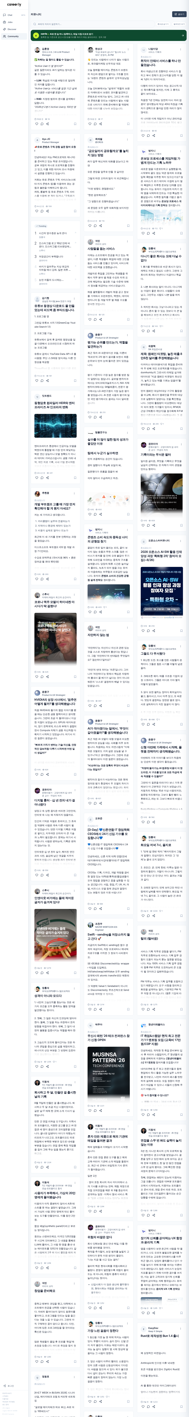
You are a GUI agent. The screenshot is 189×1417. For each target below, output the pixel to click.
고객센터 (5, 1396)
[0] (36, 124)
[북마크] (75, 123)
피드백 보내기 (7, 1393)
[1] (36, 1066)
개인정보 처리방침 (8, 1402)
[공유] (47, 124)
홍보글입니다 (39, 500)
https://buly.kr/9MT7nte (47, 956)
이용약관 (5, 1399)
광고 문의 (5, 1404)
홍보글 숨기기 (163, 24)
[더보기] (75, 49)
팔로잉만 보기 (179, 24)
